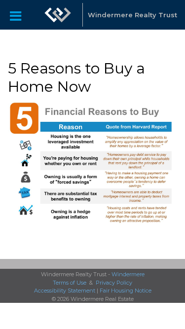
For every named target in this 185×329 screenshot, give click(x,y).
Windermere (128, 274)
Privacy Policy (114, 282)
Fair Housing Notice (125, 290)
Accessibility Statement (64, 290)
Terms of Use (69, 282)
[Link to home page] (57, 15)
